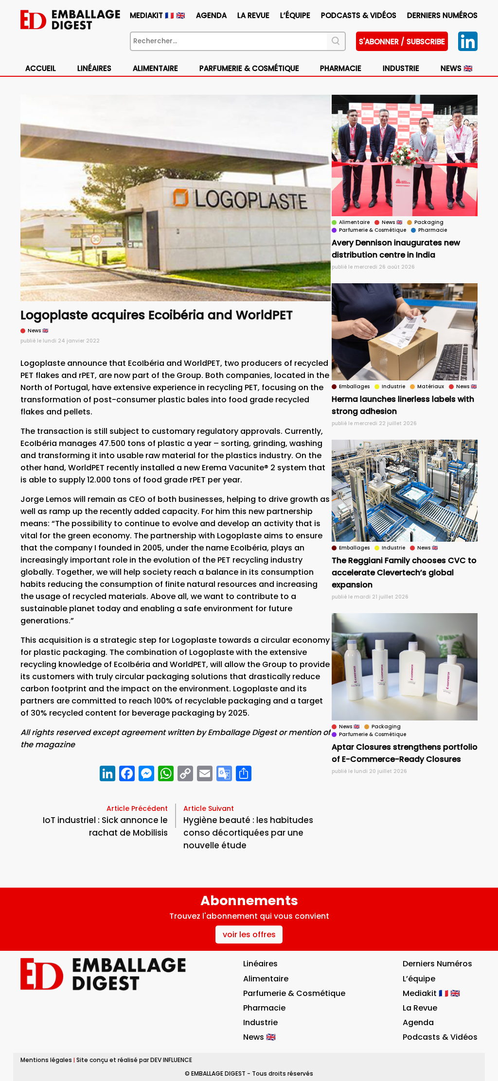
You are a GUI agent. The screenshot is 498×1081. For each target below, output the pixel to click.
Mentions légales (46, 1060)
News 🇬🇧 (457, 68)
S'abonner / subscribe (402, 41)
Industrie (260, 1022)
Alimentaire (155, 68)
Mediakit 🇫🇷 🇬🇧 (157, 15)
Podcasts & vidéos (358, 15)
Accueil (40, 68)
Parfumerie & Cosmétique (249, 68)
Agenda (211, 15)
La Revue (253, 15)
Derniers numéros (442, 15)
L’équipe (295, 15)
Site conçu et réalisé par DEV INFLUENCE (134, 1060)
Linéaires (94, 68)
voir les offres (249, 934)
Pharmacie (340, 68)
